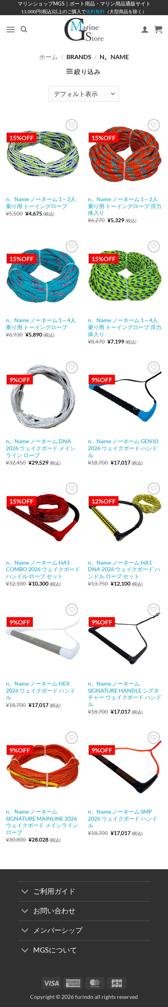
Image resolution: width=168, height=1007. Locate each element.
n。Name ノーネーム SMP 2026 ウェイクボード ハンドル (122, 818)
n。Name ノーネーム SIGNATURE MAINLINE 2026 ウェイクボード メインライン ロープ (42, 822)
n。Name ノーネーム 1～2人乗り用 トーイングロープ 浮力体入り (124, 206)
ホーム (48, 56)
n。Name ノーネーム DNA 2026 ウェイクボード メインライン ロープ (40, 448)
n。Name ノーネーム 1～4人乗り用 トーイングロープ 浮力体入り (124, 327)
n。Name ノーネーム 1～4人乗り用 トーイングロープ (41, 323)
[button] (10, 29)
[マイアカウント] (145, 29)
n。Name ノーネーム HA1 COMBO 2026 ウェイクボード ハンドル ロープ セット (43, 569)
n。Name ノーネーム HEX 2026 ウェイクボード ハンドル (40, 690)
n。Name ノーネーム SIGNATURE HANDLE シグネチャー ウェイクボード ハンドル (124, 694)
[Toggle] (25, 892)
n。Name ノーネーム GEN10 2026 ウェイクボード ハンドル (123, 448)
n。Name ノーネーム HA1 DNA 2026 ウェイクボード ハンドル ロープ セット (124, 569)
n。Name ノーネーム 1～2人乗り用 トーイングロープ (41, 202)
